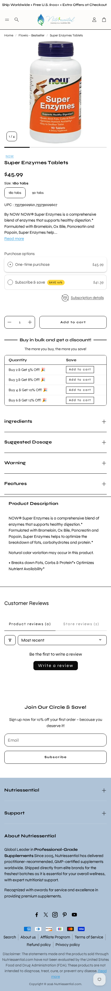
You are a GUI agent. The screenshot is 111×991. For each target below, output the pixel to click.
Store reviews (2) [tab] (81, 624)
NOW (10, 156)
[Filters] (10, 640)
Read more (14, 238)
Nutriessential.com (17, 959)
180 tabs (15, 193)
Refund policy (39, 944)
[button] (7, 19)
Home (8, 35)
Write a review (55, 665)
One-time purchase (32, 264)
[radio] (10, 264)
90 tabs (38, 193)
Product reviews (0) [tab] (30, 624)
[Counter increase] (30, 322)
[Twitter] (46, 915)
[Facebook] (36, 914)
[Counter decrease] (9, 322)
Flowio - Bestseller (31, 35)
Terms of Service (89, 937)
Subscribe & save (39, 282)
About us (28, 937)
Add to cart (80, 369)
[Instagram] (55, 914)
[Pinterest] (64, 914)
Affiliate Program (55, 937)
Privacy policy (68, 944)
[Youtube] (74, 914)
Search (10, 937)
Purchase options (19, 253)
